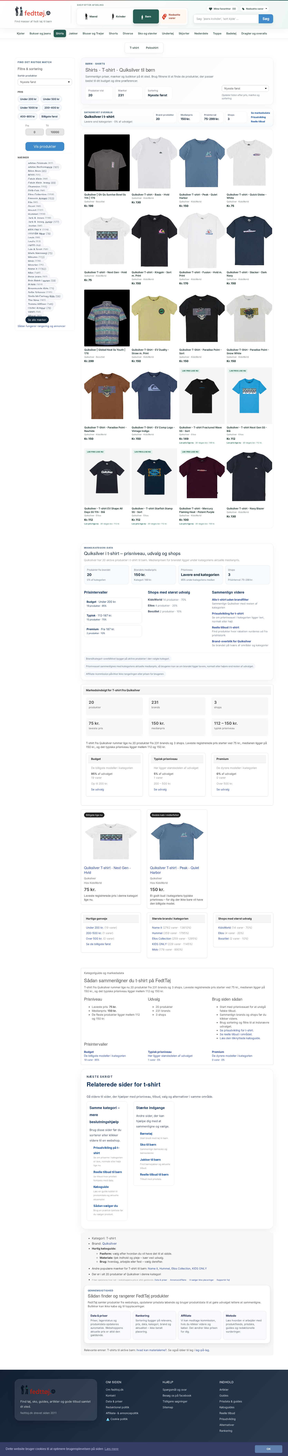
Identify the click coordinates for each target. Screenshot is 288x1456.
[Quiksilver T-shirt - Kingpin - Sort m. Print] (154, 240)
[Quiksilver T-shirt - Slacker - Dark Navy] (249, 240)
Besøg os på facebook (177, 1395)
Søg (266, 19)
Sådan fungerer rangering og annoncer (41, 326)
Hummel (36, 214)
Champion (37, 186)
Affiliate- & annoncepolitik (122, 1413)
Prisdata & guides (230, 1401)
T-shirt (134, 47)
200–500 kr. (94, 933)
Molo (34, 261)
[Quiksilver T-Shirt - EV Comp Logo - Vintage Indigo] (154, 395)
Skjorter (184, 33)
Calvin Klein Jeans (42, 182)
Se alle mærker (37, 319)
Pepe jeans (37, 276)
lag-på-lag (202, 1350)
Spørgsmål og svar (175, 1389)
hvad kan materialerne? (152, 1350)
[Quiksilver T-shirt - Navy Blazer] (249, 476)
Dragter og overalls (254, 33)
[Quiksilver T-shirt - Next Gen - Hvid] (107, 240)
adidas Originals (40, 163)
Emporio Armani (41, 198)
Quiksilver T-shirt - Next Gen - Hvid (105, 272)
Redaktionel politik (117, 1407)
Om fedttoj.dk (115, 1389)
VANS (34, 312)
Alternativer (226, 1424)
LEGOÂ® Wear (39, 233)
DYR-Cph (36, 190)
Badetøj (231, 33)
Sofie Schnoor (40, 292)
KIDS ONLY (38, 229)
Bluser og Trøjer (93, 33)
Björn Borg (37, 171)
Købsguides (226, 1407)
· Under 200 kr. (101, 603)
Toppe (217, 33)
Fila (33, 202)
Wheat (35, 315)
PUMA (35, 284)
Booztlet (223, 938)
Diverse (128, 33)
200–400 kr (51, 107)
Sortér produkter (27, 75)
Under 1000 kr (29, 107)
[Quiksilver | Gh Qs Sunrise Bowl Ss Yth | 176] (107, 162)
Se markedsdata (260, 112)
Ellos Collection (41, 194)
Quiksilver (109, 1243)
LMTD (34, 245)
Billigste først (50, 116)
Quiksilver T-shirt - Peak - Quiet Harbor (174, 870)
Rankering (225, 1430)
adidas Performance (43, 167)
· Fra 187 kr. (101, 631)
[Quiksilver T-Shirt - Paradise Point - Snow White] (249, 318)
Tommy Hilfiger (40, 304)
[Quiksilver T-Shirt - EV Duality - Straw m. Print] (154, 318)
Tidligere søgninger (175, 1401)
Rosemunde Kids (41, 288)
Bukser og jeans (40, 33)
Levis (34, 237)
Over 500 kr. (94, 938)
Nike (34, 272)
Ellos (221, 933)
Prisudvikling (258, 117)
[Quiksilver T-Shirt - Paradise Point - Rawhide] (107, 395)
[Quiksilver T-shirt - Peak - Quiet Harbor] (202, 162)
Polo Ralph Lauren (42, 280)
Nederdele (201, 33)
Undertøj (168, 33)
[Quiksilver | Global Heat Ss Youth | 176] (107, 318)
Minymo (36, 257)
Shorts (113, 33)
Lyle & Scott (38, 249)
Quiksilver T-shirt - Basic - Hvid (150, 194)
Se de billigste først (98, 944)
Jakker (73, 33)
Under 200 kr (28, 99)
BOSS (34, 175)
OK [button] (269, 1449)
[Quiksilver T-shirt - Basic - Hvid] (154, 162)
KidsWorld (224, 927)
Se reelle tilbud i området (236, 1034)
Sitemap (168, 1407)
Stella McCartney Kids (44, 296)
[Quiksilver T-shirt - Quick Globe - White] (249, 162)
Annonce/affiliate (178, 1280)
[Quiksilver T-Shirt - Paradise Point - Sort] (202, 318)
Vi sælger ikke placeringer (201, 1280)
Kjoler (21, 33)
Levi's (34, 241)
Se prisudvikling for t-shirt (236, 1030)
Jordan (35, 225)
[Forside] (33, 11)
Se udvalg (97, 789)
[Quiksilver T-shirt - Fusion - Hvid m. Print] (202, 240)
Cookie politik (119, 1419)
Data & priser (161, 1280)
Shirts (60, 33)
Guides (223, 1395)
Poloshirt (152, 47)
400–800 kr (27, 116)
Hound (35, 210)
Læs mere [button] (112, 1449)
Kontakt (111, 1395)
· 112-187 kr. (99, 617)
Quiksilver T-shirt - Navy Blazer (245, 508)
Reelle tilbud (258, 121)
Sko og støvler (147, 33)
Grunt (34, 206)
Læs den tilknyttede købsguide (240, 1038)
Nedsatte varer (255, 8)
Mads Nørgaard (40, 253)
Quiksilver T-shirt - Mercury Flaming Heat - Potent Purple (196, 510)
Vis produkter (45, 146)
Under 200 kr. (95, 927)
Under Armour (39, 308)
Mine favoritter (225, 8)
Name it (37, 268)
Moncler (36, 265)
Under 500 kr (51, 99)
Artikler (223, 1389)
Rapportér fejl (223, 1280)
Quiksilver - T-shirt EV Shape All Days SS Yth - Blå (103, 510)
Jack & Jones (39, 218)
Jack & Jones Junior (43, 221)
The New (37, 300)
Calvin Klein (38, 178)
